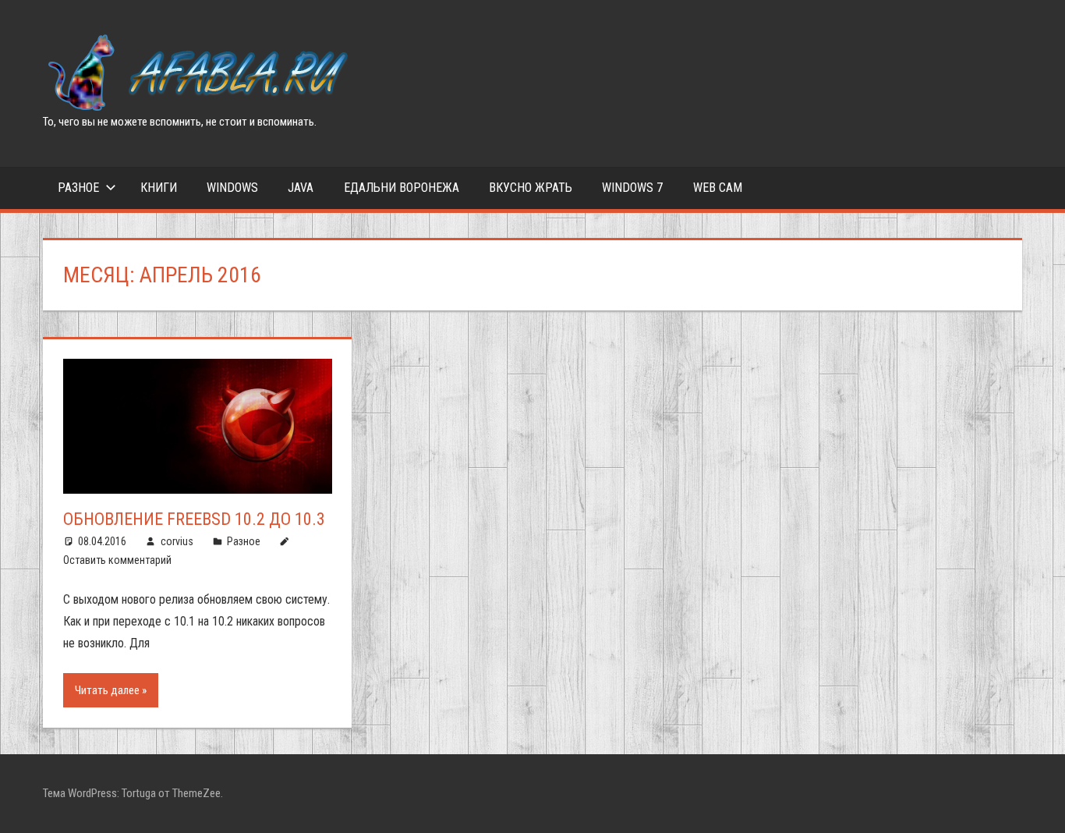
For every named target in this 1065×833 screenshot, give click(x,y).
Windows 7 (632, 187)
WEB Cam (717, 187)
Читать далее (107, 690)
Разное (78, 187)
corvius (177, 541)
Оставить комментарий (117, 560)
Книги (158, 187)
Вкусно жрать (530, 187)
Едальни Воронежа (401, 187)
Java (300, 187)
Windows (232, 187)
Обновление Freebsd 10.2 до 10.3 (194, 519)
